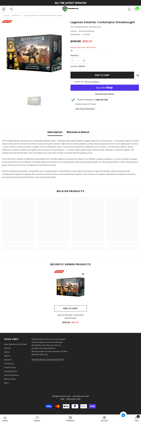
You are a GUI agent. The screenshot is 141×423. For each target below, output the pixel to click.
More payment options (104, 94)
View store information (85, 108)
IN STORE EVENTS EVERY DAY (81, 3)
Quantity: (74, 55)
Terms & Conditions (92, 82)
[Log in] (129, 9)
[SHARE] (136, 75)
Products (16, 15)
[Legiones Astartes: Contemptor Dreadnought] (70, 287)
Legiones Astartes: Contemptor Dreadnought (70, 316)
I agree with (79, 81)
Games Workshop (86, 31)
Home (6, 15)
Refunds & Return (78, 132)
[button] (123, 415)
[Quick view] (83, 274)
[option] (34, 53)
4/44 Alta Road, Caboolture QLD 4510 (47, 359)
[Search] (11, 9)
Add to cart (102, 75)
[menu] (3, 9)
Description (55, 132)
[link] (18, 244)
